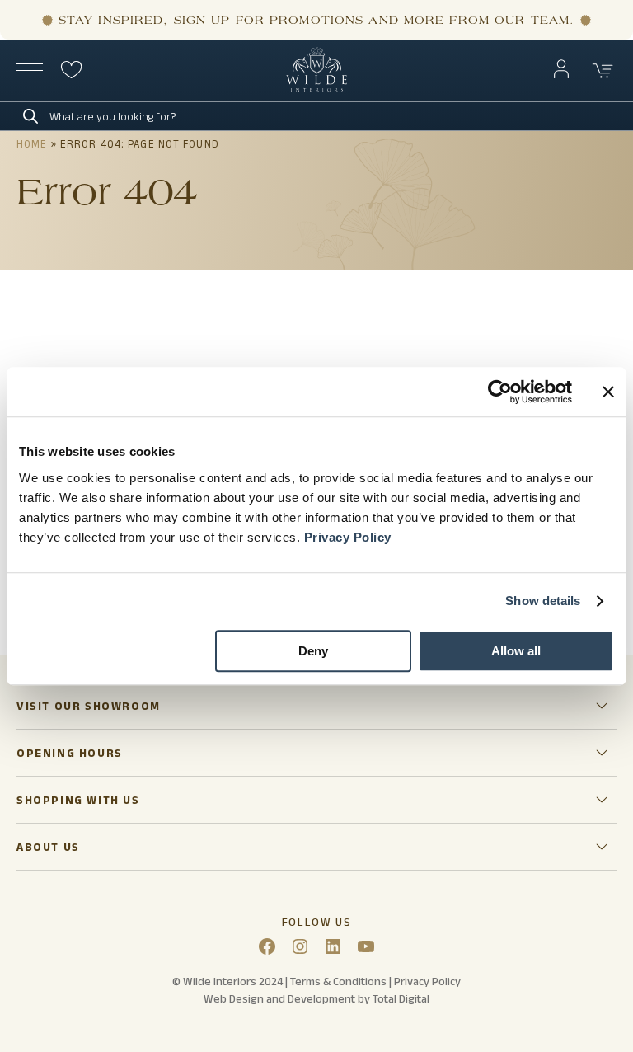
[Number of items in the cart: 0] (603, 71)
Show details (542, 601)
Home (31, 144)
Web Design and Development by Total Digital (316, 998)
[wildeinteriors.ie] (316, 88)
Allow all (516, 651)
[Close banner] (608, 391)
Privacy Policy (348, 537)
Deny (313, 651)
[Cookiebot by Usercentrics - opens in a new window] (500, 391)
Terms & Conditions (338, 981)
